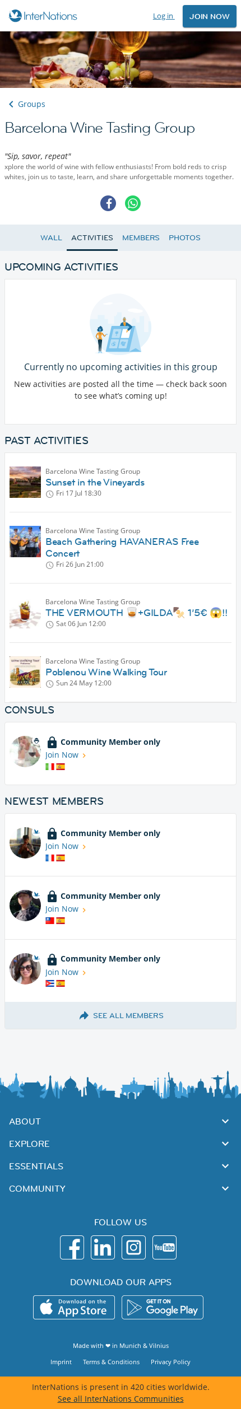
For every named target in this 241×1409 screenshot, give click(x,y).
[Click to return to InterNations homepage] (44, 15)
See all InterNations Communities (121, 1398)
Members (141, 237)
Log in (164, 16)
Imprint (61, 1361)
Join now (209, 16)
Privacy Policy (171, 1361)
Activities (92, 237)
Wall (51, 237)
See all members (128, 1015)
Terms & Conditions (111, 1361)
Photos (184, 237)
